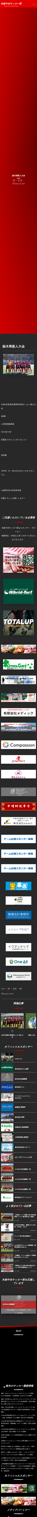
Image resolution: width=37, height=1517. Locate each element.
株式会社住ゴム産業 (21, 1069)
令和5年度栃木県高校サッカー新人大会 (12, 1036)
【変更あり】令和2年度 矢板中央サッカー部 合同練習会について (25, 1266)
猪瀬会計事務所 (20, 1107)
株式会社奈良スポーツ (22, 1147)
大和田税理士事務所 (21, 1137)
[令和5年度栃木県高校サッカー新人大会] (12, 1020)
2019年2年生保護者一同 (23, 1179)
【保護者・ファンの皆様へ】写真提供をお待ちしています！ (25, 1256)
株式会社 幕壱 (19, 1117)
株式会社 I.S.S (19, 1087)
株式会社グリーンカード (23, 1197)
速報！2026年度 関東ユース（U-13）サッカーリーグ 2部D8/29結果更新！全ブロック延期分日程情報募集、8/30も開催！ (18, 1409)
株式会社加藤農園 (21, 1079)
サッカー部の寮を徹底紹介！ (23, 1236)
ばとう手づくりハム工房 (23, 1157)
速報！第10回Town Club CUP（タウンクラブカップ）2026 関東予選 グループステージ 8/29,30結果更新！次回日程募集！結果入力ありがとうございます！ (18, 1401)
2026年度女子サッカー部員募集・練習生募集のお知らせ (25, 1246)
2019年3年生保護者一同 (23, 1189)
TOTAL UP (18, 1059)
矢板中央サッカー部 (11, 4)
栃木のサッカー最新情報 (19, 1386)
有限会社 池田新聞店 (22, 1127)
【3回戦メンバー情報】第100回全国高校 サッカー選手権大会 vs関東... (25, 1215)
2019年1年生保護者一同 (23, 1169)
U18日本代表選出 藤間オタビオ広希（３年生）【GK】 (25, 1226)
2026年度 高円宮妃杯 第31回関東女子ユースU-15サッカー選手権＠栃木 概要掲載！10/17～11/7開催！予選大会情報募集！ (18, 1423)
